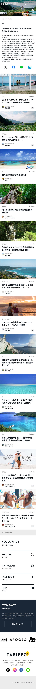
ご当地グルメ (5, 512)
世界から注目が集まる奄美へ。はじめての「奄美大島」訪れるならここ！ (17, 286)
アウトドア (5, 281)
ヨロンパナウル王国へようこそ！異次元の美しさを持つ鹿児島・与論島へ (17, 401)
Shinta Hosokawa (10, 218)
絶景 (3, 434)
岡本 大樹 (7, 255)
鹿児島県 (4, 206)
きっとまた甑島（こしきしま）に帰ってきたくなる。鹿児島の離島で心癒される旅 (17, 478)
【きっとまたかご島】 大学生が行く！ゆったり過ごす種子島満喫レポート (17, 101)
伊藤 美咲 (7, 330)
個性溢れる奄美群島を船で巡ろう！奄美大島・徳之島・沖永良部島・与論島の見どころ (17, 362)
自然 (3, 96)
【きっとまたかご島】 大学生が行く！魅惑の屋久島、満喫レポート (17, 138)
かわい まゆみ (9, 408)
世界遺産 (4, 134)
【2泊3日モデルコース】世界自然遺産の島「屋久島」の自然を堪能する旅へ (18, 248)
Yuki (6, 180)
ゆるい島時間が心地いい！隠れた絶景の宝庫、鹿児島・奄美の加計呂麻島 (17, 439)
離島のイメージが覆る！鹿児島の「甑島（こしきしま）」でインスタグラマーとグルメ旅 (18, 518)
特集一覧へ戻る (8, 19)
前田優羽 (7, 145)
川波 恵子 (7, 293)
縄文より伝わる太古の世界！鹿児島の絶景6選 (17, 211)
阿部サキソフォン (10, 486)
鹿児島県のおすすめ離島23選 (14, 175)
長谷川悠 (7, 108)
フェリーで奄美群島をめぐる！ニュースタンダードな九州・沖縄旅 (17, 323)
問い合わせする (18, 624)
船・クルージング (6, 319)
